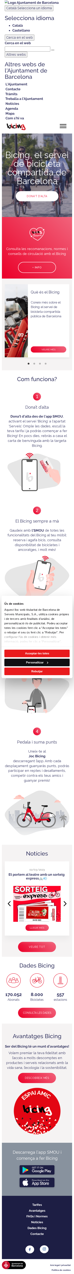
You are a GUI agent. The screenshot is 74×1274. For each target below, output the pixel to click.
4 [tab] (45, 364)
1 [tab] (28, 364)
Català (29, 8)
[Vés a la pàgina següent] (65, 901)
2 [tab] (34, 364)
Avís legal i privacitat (60, 1265)
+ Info (37, 267)
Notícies (37, 1222)
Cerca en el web (18, 43)
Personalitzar (35, 662)
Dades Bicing (37, 1228)
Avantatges (37, 1210)
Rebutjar (37, 671)
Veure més (49, 349)
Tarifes (37, 1205)
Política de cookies (61, 1270)
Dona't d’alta (37, 196)
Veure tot (37, 946)
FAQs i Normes (37, 1216)
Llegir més (37, 928)
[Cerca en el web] (52, 50)
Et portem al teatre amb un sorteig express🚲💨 (37, 876)
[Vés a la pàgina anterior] (8, 901)
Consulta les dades (37, 1012)
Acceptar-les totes (37, 653)
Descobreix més (37, 1077)
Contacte (37, 1234)
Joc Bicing (37, 756)
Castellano (21, 30)
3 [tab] (40, 364)
